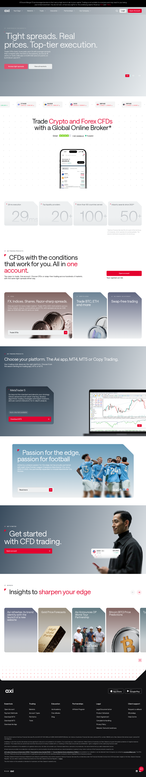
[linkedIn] (136, 771)
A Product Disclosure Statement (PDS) (17, 752)
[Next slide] (139, 592)
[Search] (117, 11)
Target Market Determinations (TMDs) (66, 752)
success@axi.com (130, 752)
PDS (101, 5)
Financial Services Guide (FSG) (40, 752)
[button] (117, 11)
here (60, 758)
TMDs (109, 5)
